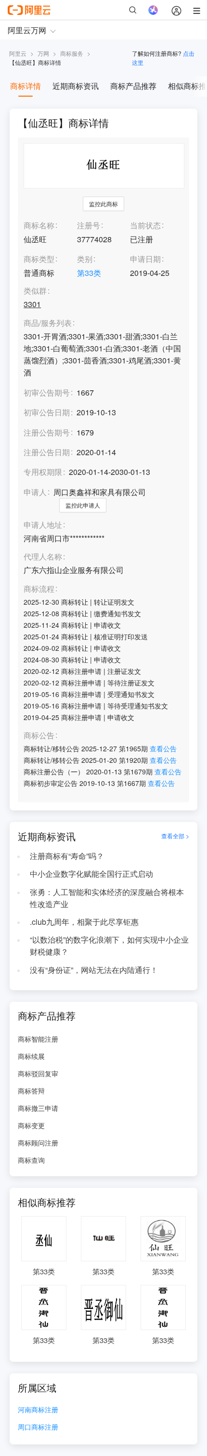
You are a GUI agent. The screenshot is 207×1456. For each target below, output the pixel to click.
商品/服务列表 (48, 323)
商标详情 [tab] (25, 85)
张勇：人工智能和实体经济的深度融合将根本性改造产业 (107, 897)
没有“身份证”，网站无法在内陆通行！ (94, 969)
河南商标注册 (38, 1410)
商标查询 (31, 1160)
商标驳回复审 (38, 1073)
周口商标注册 (38, 1427)
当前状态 (145, 225)
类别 (84, 258)
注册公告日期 (47, 452)
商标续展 (31, 1056)
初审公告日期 (47, 412)
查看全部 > (175, 836)
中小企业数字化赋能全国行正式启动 (91, 873)
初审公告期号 (47, 392)
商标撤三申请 (38, 1108)
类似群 (35, 291)
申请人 (35, 492)
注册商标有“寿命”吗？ (67, 855)
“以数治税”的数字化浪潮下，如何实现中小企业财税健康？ (109, 945)
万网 (43, 53)
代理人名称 (43, 557)
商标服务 (71, 53)
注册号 (88, 225)
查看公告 (163, 748)
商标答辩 (31, 1090)
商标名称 (39, 225)
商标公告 (39, 736)
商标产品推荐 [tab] (133, 85)
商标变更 (31, 1125)
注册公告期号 (47, 432)
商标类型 (39, 258)
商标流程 (39, 589)
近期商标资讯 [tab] (75, 85)
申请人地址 (43, 525)
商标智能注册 (38, 1039)
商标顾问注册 (38, 1142)
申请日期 (145, 258)
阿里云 (17, 53)
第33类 (89, 272)
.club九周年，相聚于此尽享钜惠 (84, 921)
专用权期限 (43, 471)
